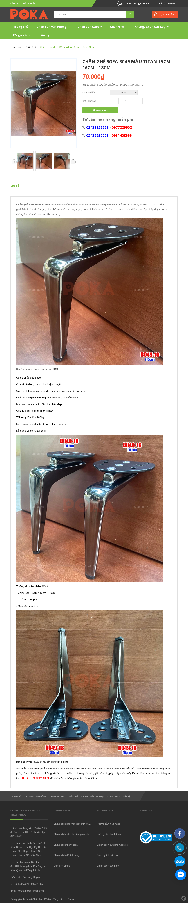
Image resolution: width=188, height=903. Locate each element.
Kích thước (89, 92)
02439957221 (97, 127)
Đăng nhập (29, 3)
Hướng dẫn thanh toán (109, 834)
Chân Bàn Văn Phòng (52, 27)
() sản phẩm (167, 14)
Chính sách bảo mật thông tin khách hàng (76, 823)
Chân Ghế (117, 27)
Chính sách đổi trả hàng (66, 855)
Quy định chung (62, 865)
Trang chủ (20, 27)
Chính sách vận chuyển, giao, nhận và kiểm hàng (80, 834)
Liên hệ (44, 35)
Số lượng (89, 101)
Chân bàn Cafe (88, 27)
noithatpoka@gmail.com (137, 3)
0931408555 (122, 135)
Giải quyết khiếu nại (107, 855)
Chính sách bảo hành (108, 865)
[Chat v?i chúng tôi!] (180, 874)
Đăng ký (14, 3)
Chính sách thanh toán (66, 844)
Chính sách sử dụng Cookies (112, 844)
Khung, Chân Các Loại (151, 27)
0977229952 (172, 3)
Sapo (71, 899)
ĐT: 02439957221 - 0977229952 (27, 884)
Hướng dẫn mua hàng (108, 823)
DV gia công (21, 35)
